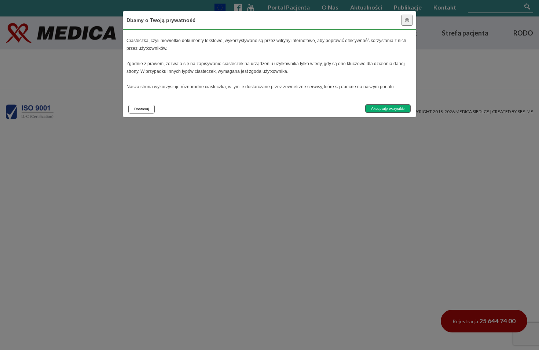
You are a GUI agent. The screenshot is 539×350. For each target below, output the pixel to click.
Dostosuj (141, 109)
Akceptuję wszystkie (388, 109)
